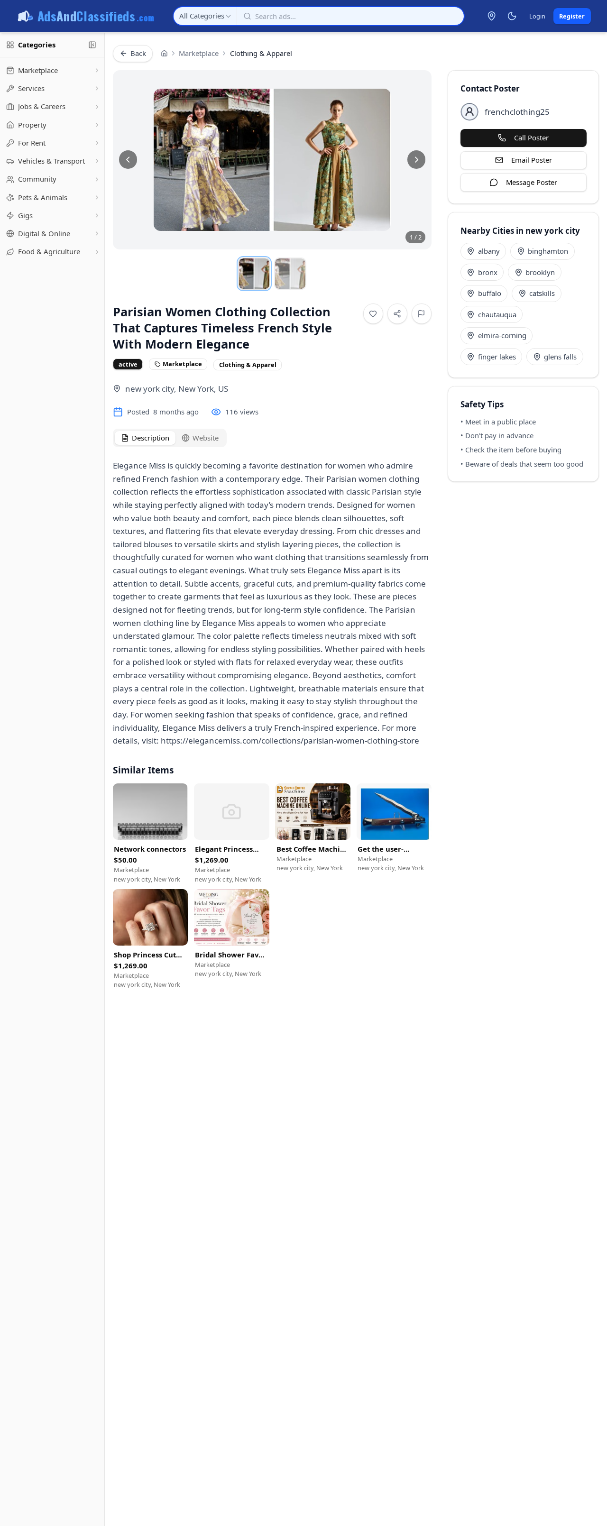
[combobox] (205, 16)
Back (138, 53)
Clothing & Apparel (261, 53)
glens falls (560, 356)
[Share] (397, 313)
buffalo (489, 293)
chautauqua (497, 314)
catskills (542, 293)
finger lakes (497, 356)
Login (537, 16)
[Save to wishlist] (373, 313)
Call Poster (531, 137)
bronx (487, 272)
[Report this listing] (422, 313)
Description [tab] (150, 437)
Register (572, 16)
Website (206, 437)
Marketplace (199, 53)
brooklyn (540, 272)
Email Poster (531, 160)
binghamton (548, 251)
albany (489, 251)
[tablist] (170, 438)
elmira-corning (502, 335)
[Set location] (492, 16)
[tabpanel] (272, 599)
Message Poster (531, 182)
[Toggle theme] (512, 16)
